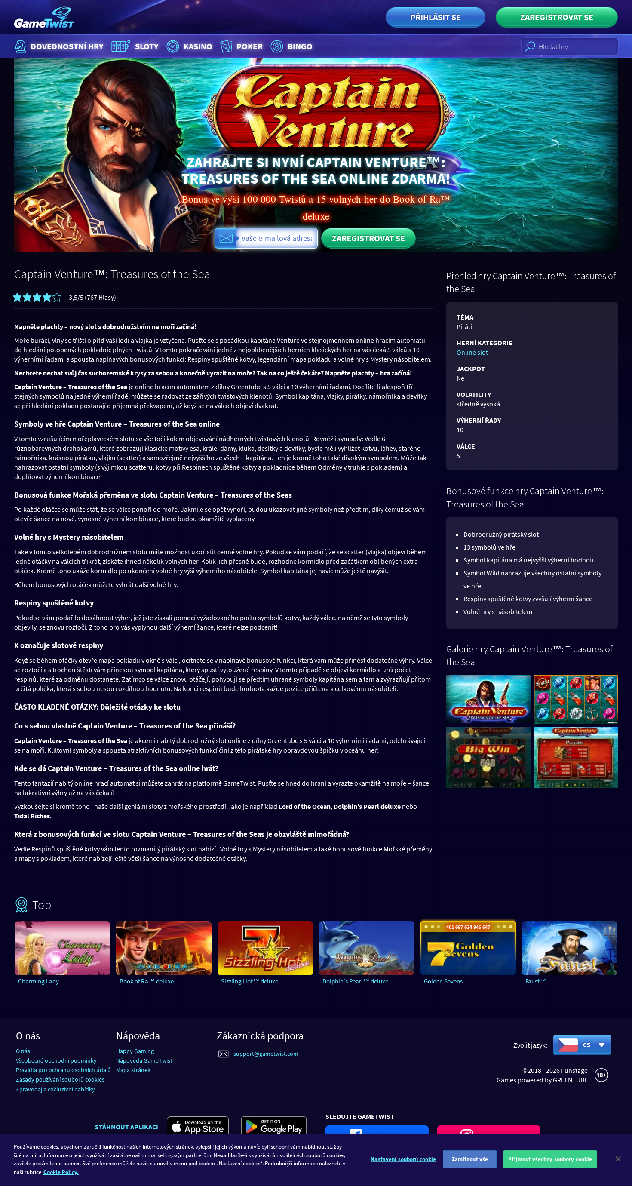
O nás (23, 1051)
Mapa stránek (133, 1070)
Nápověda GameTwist (144, 1060)
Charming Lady (38, 981)
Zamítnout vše (470, 1159)
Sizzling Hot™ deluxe (249, 981)
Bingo (300, 46)
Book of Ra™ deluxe (147, 981)
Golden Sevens (443, 981)
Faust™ (535, 981)
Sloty (147, 46)
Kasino (198, 46)
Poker (249, 46)
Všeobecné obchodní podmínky (56, 1060)
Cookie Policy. (61, 1171)
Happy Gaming (135, 1051)
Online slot (472, 352)
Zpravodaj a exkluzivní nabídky (55, 1089)
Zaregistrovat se (556, 17)
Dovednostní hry (67, 46)
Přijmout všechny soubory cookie (550, 1159)
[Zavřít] (618, 1158)
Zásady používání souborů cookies (60, 1079)
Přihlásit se (435, 17)
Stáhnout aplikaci (126, 1126)
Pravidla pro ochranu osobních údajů (63, 1070)
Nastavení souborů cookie (403, 1159)
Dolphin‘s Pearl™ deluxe (355, 981)
